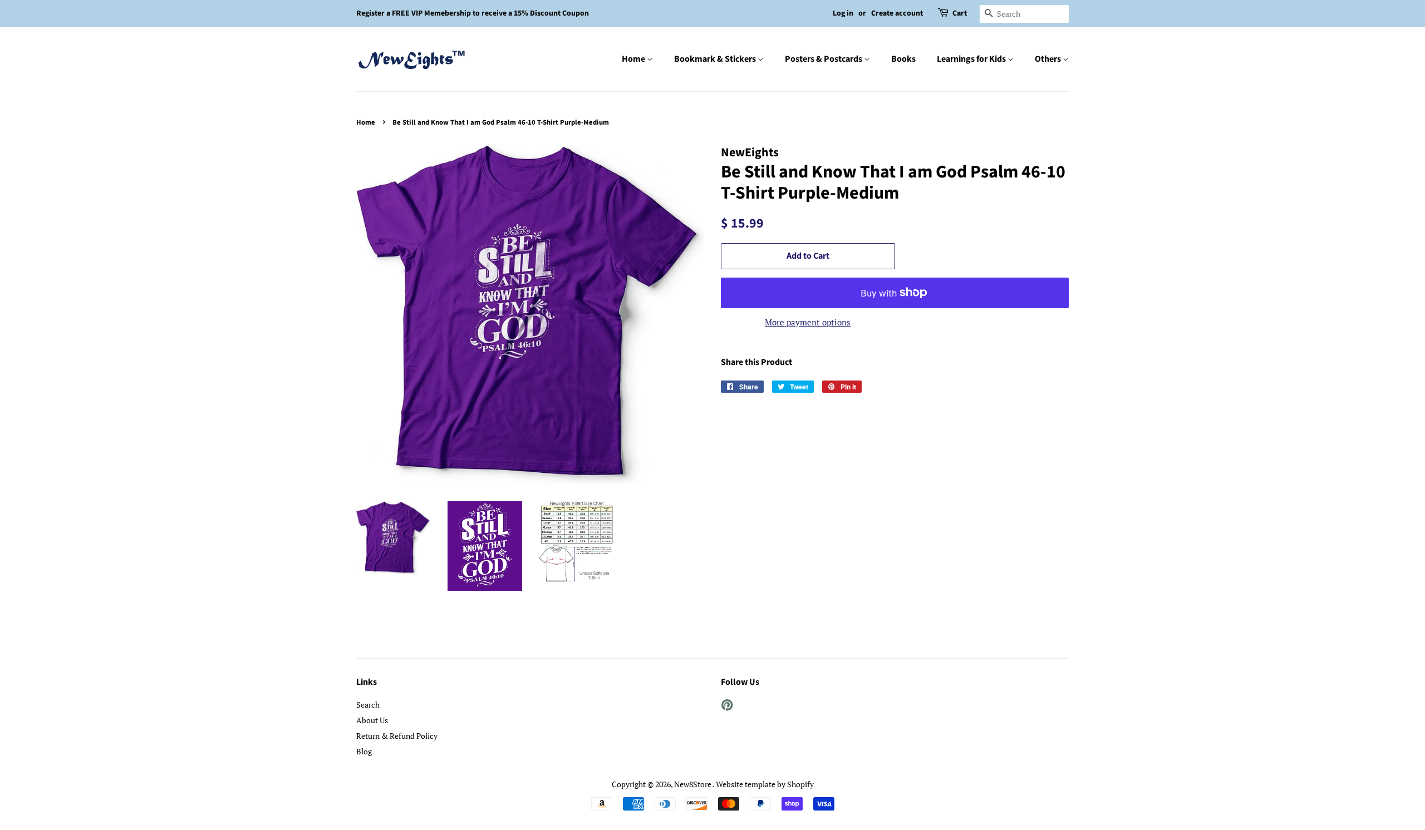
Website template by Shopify (765, 784)
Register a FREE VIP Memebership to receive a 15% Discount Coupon (472, 13)
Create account (897, 13)
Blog (364, 751)
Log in (843, 13)
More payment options (808, 322)
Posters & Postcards (824, 59)
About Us (372, 720)
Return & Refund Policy (397, 735)
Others (1049, 59)
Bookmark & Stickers (716, 59)
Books (903, 59)
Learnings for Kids (972, 59)
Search (368, 704)
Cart (959, 13)
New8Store (693, 784)
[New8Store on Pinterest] (727, 706)
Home (634, 59)
